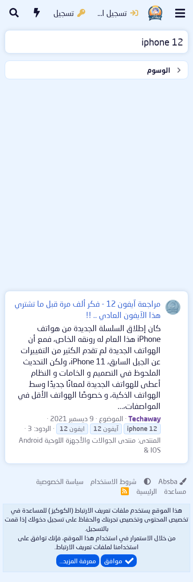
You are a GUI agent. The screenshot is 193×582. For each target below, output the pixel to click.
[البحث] (14, 13)
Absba (167, 481)
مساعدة (175, 491)
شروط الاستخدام (113, 481)
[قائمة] (180, 13)
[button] (147, 481)
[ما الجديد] (37, 13)
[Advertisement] (96, 183)
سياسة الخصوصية (59, 481)
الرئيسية (146, 491)
